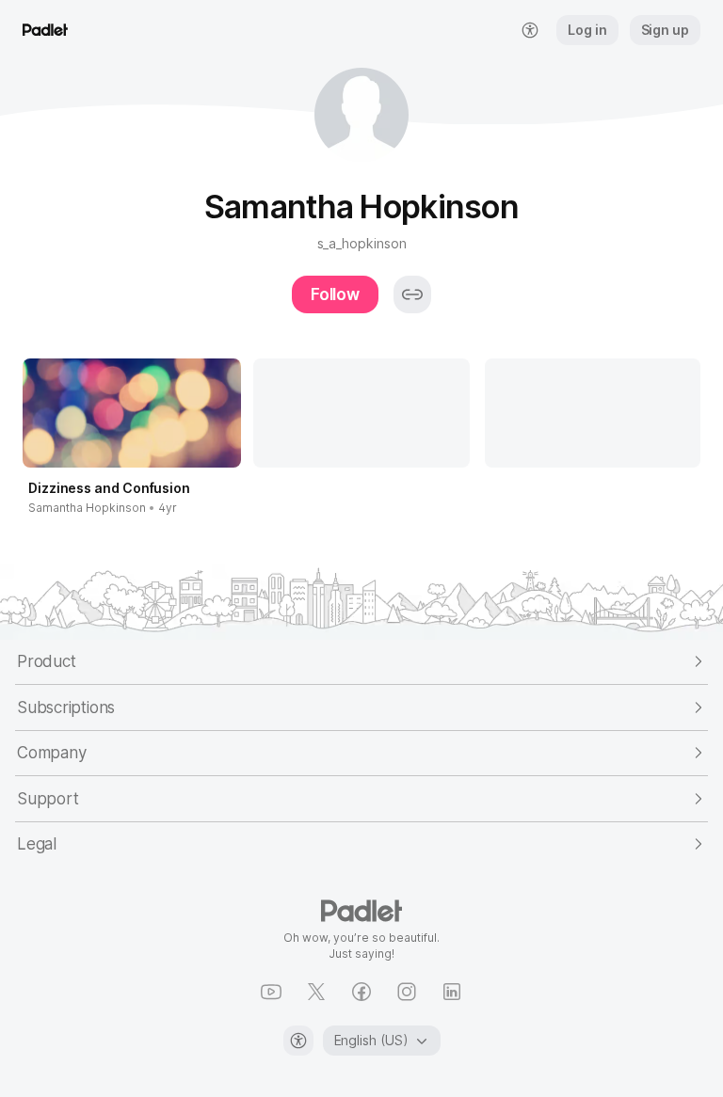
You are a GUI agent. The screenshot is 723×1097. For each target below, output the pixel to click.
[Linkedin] (452, 991)
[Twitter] (316, 991)
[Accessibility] (298, 1040)
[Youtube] (271, 991)
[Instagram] (406, 991)
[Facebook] (361, 991)
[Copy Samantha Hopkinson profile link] (412, 294)
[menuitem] (530, 30)
